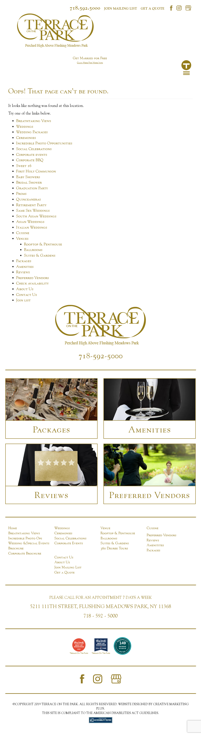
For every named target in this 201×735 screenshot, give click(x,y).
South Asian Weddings (36, 216)
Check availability (32, 283)
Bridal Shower (29, 182)
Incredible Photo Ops (25, 538)
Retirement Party (31, 204)
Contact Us (26, 294)
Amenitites (155, 545)
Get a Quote (152, 8)
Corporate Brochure (24, 553)
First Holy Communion (36, 171)
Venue (105, 528)
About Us (24, 288)
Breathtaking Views (33, 120)
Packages (23, 260)
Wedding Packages (32, 131)
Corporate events (31, 154)
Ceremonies (26, 137)
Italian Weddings (31, 227)
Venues (22, 238)
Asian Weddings (30, 221)
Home (12, 528)
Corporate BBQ (29, 160)
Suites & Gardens (39, 255)
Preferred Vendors (32, 277)
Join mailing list (120, 8)
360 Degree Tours (114, 548)
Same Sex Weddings (33, 210)
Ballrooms (33, 249)
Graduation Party (32, 188)
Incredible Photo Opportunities (44, 143)
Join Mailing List (67, 567)
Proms (21, 193)
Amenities (25, 266)
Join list (23, 300)
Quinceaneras (28, 199)
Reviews (23, 272)
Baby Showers (28, 176)
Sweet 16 (23, 165)
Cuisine (22, 232)
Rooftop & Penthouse (43, 244)
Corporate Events (68, 543)
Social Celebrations (34, 148)
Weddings (24, 126)
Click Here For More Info (90, 62)
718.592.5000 (85, 8)
